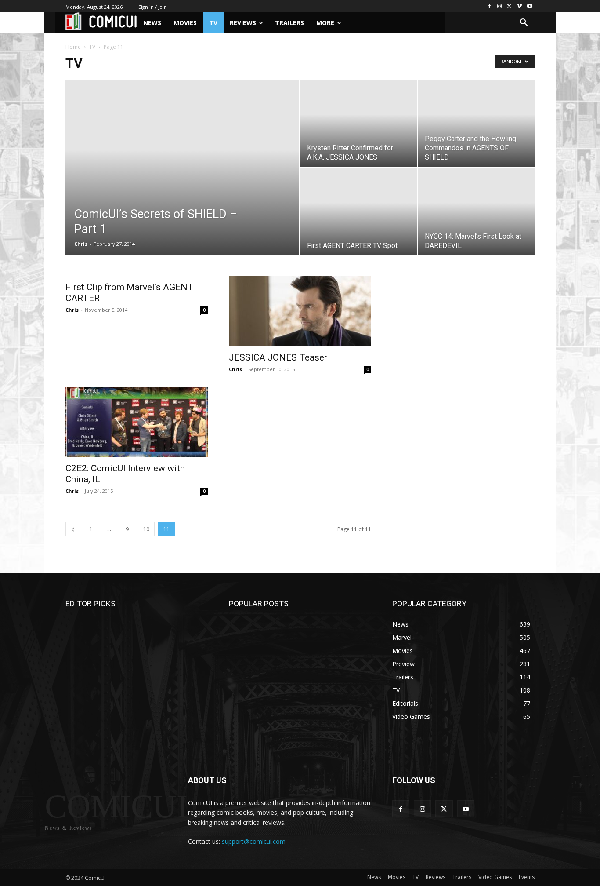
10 (146, 529)
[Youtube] (529, 6)
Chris (80, 244)
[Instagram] (500, 6)
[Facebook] (489, 6)
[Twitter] (510, 6)
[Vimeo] (519, 6)
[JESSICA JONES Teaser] (300, 311)
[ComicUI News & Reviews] (101, 21)
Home (73, 47)
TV (92, 47)
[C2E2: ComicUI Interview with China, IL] (136, 422)
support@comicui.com (254, 841)
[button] (524, 22)
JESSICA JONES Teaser (278, 357)
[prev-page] (72, 529)
